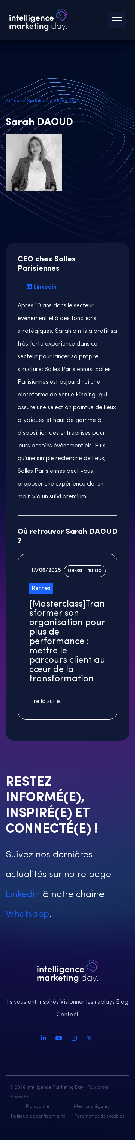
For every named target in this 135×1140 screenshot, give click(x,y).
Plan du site (38, 1106)
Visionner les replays (87, 1002)
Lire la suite (44, 702)
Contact (68, 1015)
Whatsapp (27, 914)
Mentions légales (91, 1106)
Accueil (14, 100)
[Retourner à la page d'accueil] (38, 20)
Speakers (37, 100)
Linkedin (45, 287)
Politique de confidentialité (38, 1116)
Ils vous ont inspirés (33, 1002)
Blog (122, 1002)
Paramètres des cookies (99, 1116)
